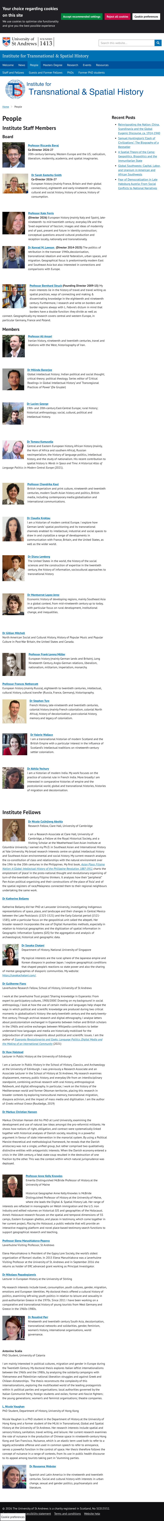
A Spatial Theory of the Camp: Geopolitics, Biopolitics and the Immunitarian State (137, 156)
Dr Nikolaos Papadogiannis (19, 1274)
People (34, 65)
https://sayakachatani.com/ (19, 975)
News (21, 65)
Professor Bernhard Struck (46, 285)
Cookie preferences (146, 16)
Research (72, 65)
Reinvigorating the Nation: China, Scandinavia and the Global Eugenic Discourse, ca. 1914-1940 (139, 129)
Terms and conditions (67, 1513)
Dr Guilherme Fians (14, 983)
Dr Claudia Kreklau (38, 518)
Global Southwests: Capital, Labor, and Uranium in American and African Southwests (139, 170)
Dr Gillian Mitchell (13, 633)
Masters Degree (52, 65)
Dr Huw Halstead (12, 1052)
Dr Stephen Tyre (39, 701)
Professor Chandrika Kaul (43, 484)
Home (5, 106)
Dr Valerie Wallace (41, 735)
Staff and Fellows (13, 72)
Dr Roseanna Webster (42, 1466)
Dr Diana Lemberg (39, 556)
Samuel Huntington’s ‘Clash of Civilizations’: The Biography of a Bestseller (138, 142)
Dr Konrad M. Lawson (41, 247)
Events (87, 65)
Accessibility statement (36, 1513)
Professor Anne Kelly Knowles (44, 1176)
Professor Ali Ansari (40, 336)
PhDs (70, 72)
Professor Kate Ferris (41, 213)
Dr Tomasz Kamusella (40, 441)
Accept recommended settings (81, 16)
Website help (92, 1513)
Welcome (8, 65)
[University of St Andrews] (28, 42)
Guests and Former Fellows (45, 72)
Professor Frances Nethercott (20, 684)
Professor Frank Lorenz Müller (47, 654)
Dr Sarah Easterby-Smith (46, 175)
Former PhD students (91, 72)
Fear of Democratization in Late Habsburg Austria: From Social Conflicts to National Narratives (137, 184)
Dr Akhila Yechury (38, 768)
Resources (102, 65)
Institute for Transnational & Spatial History (45, 56)
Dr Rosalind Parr (38, 1317)
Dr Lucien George (37, 404)
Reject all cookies (117, 16)
